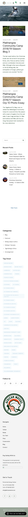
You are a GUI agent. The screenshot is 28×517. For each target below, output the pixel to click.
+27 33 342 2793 (9, 485)
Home (4, 426)
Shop (4, 438)
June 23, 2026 (13, 178)
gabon (6, 318)
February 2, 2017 (7, 91)
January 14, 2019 (7, 39)
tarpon (6, 357)
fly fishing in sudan (9, 307)
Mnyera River (7, 335)
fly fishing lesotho (9, 310)
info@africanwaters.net (9, 490)
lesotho (6, 328)
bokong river (7, 266)
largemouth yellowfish (10, 325)
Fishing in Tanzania (10, 245)
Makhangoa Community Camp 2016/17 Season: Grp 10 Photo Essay (13, 98)
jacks (10, 321)
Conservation (6, 441)
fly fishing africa (9, 288)
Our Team (5, 435)
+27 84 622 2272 (9, 487)
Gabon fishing (15, 318)
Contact (5, 447)
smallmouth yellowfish (10, 346)
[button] (15, 513)
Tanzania (6, 353)
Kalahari (18, 321)
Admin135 (15, 39)
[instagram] (14, 496)
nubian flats (7, 339)
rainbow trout (19, 339)
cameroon (7, 270)
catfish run (16, 270)
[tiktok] (5, 383)
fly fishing (16, 284)
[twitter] (21, 383)
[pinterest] (16, 383)
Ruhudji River (7, 342)
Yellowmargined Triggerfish (12, 371)
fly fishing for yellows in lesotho (11, 296)
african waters (8, 263)
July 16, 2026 (12, 152)
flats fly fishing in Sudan (11, 281)
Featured (7, 238)
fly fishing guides (9, 300)
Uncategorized (9, 252)
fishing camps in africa (11, 241)
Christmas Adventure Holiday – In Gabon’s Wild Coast (16, 182)
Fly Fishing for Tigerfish (11, 291)
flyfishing (7, 284)
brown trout (18, 266)
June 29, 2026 (13, 165)
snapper (6, 349)
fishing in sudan (8, 277)
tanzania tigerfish (18, 353)
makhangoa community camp (12, 332)
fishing (17, 273)
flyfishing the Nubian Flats (11, 314)
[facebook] (10, 383)
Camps (5, 429)
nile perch (17, 335)
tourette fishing (9, 360)
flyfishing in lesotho (10, 303)
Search (23, 140)
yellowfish (7, 367)
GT (5, 321)
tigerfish (14, 357)
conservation (8, 273)
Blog (20, 32)
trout (16, 364)
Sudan (13, 349)
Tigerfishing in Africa (10, 248)
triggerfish (7, 364)
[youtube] (9, 496)
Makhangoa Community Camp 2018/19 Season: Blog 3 (13, 47)
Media (4, 432)
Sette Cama (18, 342)
